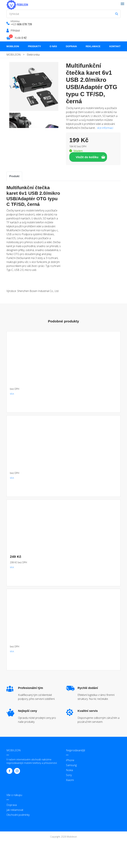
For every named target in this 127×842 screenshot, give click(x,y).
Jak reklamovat (14, 810)
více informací (105, 128)
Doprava (71, 46)
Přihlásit (15, 30)
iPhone (70, 760)
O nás (53, 46)
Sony (69, 775)
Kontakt (115, 46)
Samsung (71, 765)
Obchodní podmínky (18, 815)
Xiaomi (70, 780)
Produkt (14, 176)
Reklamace (93, 46)
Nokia (69, 770)
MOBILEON (12, 46)
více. (12, 393)
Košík (21, 38)
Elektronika (33, 54)
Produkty (34, 46)
